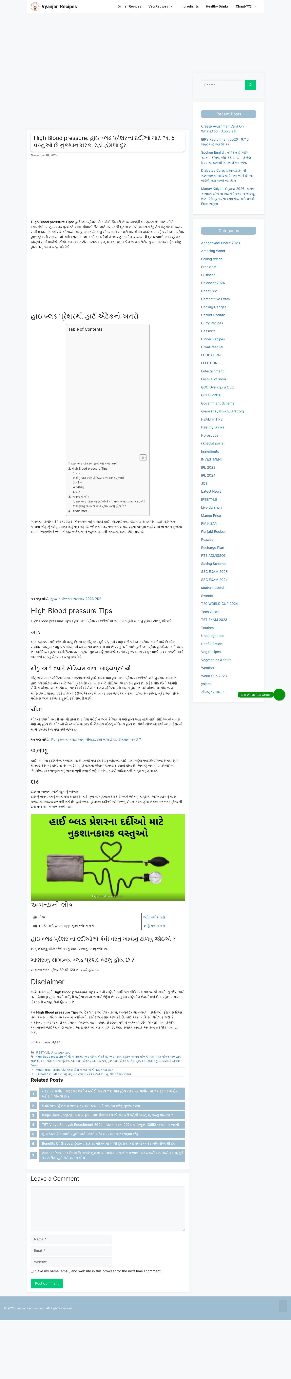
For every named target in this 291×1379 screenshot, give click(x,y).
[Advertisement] (119, 40)
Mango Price (211, 516)
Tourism (207, 628)
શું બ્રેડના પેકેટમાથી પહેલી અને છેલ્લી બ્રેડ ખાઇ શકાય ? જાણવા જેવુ (90, 1134)
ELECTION (209, 363)
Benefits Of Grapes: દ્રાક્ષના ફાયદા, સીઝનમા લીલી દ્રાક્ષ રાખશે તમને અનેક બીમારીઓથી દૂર (108, 1143)
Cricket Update (213, 315)
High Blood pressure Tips (89, 468)
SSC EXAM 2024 (214, 580)
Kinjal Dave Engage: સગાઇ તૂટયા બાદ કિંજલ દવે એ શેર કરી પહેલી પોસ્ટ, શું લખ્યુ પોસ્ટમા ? (107, 1115)
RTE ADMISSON (213, 556)
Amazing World (213, 251)
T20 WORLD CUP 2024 (219, 604)
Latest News (211, 491)
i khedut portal (212, 443)
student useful (212, 588)
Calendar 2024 (213, 283)
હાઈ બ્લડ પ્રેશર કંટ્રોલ (121, 1061)
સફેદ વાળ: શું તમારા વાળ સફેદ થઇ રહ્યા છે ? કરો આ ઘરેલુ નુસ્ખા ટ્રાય (91, 1106)
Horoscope (209, 435)
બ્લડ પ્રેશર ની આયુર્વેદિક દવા (58, 1061)
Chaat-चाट (243, 6)
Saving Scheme (213, 564)
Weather (207, 668)
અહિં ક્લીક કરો (154, 917)
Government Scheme (218, 403)
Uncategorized (60, 1052)
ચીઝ (79, 482)
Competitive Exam (215, 299)
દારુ (78, 491)
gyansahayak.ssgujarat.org (222, 411)
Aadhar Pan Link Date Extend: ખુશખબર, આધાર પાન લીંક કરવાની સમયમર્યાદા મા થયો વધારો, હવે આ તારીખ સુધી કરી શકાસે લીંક (113, 1155)
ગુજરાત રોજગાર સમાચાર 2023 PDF (75, 599)
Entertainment (212, 371)
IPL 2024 (208, 475)
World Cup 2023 (214, 676)
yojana (206, 684)
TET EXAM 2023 (214, 620)
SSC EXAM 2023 (214, 572)
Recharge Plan (212, 548)
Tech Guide (210, 612)
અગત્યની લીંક (80, 497)
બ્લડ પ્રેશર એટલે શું (95, 1056)
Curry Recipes (212, 323)
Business (208, 275)
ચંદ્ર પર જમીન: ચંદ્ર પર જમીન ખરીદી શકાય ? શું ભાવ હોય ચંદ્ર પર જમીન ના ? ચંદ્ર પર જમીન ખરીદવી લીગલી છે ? (110, 1093)
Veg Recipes (158, 6)
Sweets (207, 596)
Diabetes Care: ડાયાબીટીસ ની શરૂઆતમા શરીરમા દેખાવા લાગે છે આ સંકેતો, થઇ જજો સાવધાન (227, 175)
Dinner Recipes (129, 6)
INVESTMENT (212, 459)
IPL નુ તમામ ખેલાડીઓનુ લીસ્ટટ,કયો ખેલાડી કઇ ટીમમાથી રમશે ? (95, 739)
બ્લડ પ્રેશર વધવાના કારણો (91, 1061)
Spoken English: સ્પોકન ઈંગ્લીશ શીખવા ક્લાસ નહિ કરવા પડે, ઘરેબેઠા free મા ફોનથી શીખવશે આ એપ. (226, 157)
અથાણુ (80, 487)
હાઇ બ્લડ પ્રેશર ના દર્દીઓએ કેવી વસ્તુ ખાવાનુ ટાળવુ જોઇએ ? (110, 501)
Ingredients (190, 6)
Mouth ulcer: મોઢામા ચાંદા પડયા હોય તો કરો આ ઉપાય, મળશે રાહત (74, 1069)
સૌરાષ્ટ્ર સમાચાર (212, 692)
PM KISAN (209, 523)
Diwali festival (212, 347)
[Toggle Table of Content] (141, 457)
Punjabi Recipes (213, 532)
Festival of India (213, 379)
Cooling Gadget (213, 307)
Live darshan (211, 507)
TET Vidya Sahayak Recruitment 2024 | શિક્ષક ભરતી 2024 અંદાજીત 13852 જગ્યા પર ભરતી (110, 1125)
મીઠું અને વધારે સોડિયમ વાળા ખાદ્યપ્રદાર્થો (100, 478)
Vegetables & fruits (216, 660)
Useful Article (212, 644)
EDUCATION (211, 355)
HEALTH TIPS (212, 419)
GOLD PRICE (211, 395)
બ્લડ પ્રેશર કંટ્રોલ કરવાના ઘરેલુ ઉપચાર (131, 1056)
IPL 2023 (208, 467)
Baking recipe (212, 259)
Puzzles (207, 540)
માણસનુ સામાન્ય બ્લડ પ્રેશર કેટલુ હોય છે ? (101, 506)
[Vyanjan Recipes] (35, 6)
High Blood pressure (49, 1056)
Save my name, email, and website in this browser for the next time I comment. (98, 1271)
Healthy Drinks (217, 6)
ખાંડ (77, 473)
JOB (204, 483)
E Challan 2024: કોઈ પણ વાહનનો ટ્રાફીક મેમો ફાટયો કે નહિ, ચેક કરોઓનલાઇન (83, 1074)
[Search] (250, 85)
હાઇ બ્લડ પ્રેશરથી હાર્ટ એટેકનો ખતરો (94, 463)
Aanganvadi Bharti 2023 (220, 243)
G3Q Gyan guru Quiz (217, 387)
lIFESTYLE (42, 1052)
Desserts (208, 331)
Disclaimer (79, 511)
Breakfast (208, 267)
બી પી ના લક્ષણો (73, 1056)
